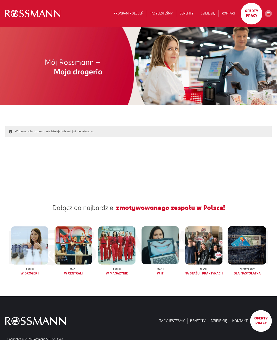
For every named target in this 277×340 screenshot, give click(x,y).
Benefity (186, 13)
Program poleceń (128, 13)
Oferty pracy (251, 13)
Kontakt (228, 13)
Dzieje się (207, 13)
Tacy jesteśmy (161, 13)
